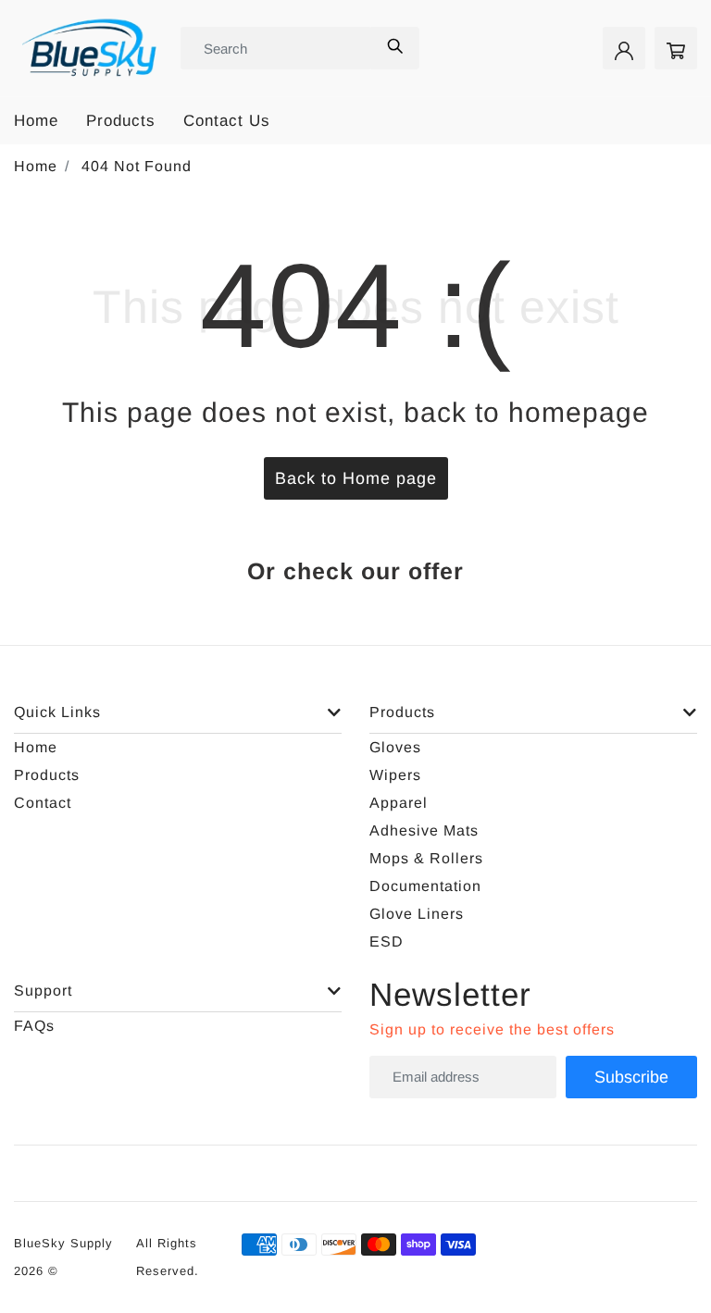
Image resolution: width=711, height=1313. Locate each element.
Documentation (425, 886)
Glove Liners (416, 914)
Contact (42, 803)
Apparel (398, 803)
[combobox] (276, 48)
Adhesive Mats (424, 830)
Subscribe (631, 1077)
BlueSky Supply (63, 1243)
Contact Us (226, 121)
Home (36, 121)
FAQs (34, 1026)
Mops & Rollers (426, 858)
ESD (386, 941)
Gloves (395, 747)
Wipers (395, 775)
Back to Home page (356, 478)
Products (121, 121)
